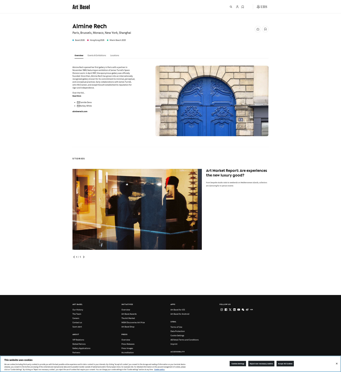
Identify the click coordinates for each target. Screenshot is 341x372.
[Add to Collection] (265, 29)
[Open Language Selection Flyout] (248, 6)
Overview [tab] (79, 55)
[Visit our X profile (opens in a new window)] (230, 309)
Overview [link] (125, 309)
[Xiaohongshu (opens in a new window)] (251, 309)
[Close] (337, 364)
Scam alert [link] (77, 326)
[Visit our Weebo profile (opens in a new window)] (247, 309)
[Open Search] (231, 6)
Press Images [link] (127, 348)
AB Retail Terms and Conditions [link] (184, 339)
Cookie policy (159, 369)
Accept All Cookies (285, 364)
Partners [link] (76, 352)
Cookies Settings (238, 364)
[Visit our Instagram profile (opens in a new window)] (222, 309)
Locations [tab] (114, 55)
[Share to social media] (258, 29)
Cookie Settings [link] (177, 335)
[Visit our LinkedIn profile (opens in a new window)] (234, 309)
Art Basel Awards (129, 314)
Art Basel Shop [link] (127, 326)
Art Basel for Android (179, 314)
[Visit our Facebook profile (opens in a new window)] (226, 309)
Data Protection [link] (177, 331)
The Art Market (128, 318)
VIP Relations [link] (78, 339)
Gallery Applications (81, 348)
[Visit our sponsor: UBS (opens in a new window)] (262, 7)
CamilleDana (86, 102)
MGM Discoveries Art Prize (133, 322)
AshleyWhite (86, 105)
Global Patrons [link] (79, 344)
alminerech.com (79, 111)
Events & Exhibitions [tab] (97, 55)
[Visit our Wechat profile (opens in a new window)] (243, 309)
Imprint (173, 344)
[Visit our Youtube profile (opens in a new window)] (239, 309)
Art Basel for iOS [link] (177, 309)
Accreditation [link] (127, 352)
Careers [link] (75, 318)
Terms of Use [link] (176, 327)
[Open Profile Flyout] (237, 6)
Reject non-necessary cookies (261, 364)
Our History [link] (77, 309)
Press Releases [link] (128, 344)
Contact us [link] (77, 322)
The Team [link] (76, 314)
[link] (81, 6)
